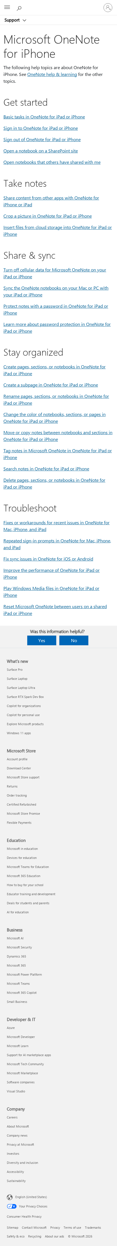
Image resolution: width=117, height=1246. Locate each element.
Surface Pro (14, 669)
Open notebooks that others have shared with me (52, 162)
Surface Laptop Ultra (21, 687)
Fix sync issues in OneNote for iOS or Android (48, 559)
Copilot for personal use (23, 715)
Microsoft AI (15, 938)
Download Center (19, 768)
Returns (12, 786)
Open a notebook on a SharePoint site (40, 151)
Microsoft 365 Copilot (22, 992)
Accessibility (15, 1171)
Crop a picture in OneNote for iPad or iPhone (47, 216)
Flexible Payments (19, 822)
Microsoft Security (19, 947)
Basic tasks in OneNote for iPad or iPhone (44, 117)
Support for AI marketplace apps (29, 1055)
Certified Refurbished (21, 804)
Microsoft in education (22, 848)
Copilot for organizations (24, 706)
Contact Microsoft (34, 1227)
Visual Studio (16, 1091)
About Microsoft (18, 1126)
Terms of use (72, 1227)
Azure (11, 1028)
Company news (17, 1135)
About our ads (54, 1236)
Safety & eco (15, 1236)
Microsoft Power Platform (24, 974)
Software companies (21, 1082)
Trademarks (93, 1227)
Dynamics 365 (16, 956)
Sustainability (16, 1181)
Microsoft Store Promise (23, 813)
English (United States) (31, 1197)
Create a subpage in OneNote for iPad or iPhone (50, 385)
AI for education (18, 912)
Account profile (17, 759)
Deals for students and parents (28, 903)
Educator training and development (31, 894)
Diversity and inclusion (22, 1162)
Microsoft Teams (18, 983)
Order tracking (17, 795)
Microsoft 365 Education (23, 876)
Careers (12, 1117)
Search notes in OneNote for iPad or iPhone (46, 469)
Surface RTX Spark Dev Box (25, 697)
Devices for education (22, 858)
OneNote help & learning (52, 74)
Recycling (34, 1236)
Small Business (17, 1001)
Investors (13, 1153)
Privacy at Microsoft (20, 1144)
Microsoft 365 (16, 965)
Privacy (55, 1227)
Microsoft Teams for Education (28, 867)
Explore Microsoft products (25, 724)
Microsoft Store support (23, 777)
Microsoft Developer (21, 1037)
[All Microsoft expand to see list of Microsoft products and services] (7, 7)
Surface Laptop (17, 678)
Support (13, 20)
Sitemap (12, 1227)
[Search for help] (20, 7)
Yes (41, 640)
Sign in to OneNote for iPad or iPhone (40, 128)
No (74, 640)
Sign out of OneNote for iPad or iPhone (42, 139)
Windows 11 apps (19, 733)
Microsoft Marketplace (22, 1073)
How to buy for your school (25, 885)
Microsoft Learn (17, 1046)
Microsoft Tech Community (25, 1064)
